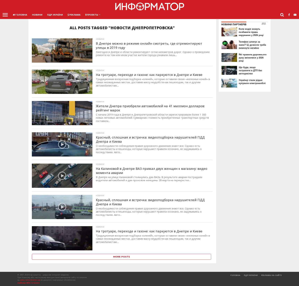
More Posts (121, 256)
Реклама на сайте (271, 275)
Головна (21, 14)
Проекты (92, 14)
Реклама (74, 14)
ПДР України (55, 14)
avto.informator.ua (30, 280)
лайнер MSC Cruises (28, 282)
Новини (37, 14)
